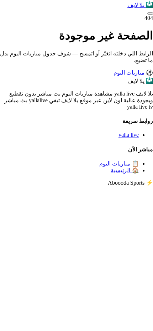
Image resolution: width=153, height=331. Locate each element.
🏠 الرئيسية (125, 170)
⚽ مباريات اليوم (133, 73)
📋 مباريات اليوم (119, 164)
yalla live (128, 135)
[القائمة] (150, 13)
